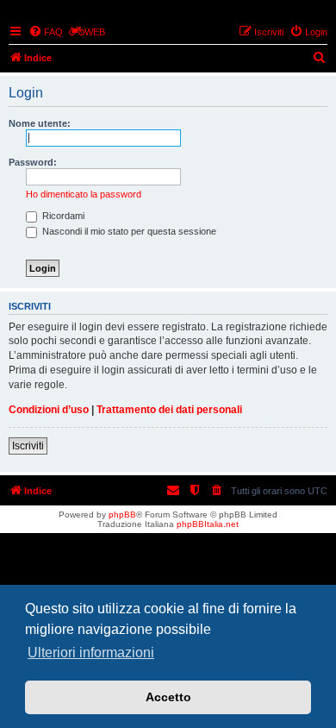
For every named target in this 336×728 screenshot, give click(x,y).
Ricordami (62, 215)
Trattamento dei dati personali (169, 410)
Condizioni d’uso (49, 410)
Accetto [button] (168, 697)
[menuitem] (45, 32)
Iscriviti (28, 446)
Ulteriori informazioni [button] (91, 652)
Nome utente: (40, 123)
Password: (33, 162)
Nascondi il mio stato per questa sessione (128, 231)
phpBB (122, 514)
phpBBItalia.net (208, 524)
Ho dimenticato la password (83, 194)
